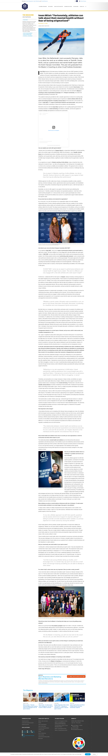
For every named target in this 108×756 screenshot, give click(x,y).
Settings (94, 754)
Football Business (44, 1)
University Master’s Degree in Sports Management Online (61, 726)
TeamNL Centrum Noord (60, 100)
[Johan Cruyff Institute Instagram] (24, 732)
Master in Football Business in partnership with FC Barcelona (60, 723)
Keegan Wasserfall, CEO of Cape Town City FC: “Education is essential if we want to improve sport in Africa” (61, 706)
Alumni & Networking (42, 733)
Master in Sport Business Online (60, 728)
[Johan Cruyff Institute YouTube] (29, 732)
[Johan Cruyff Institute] (25, 6)
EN (77, 1)
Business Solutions (68, 6)
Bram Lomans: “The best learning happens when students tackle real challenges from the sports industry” (30, 706)
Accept (88, 754)
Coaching (25, 19)
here (80, 754)
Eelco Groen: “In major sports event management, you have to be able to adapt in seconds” (46, 706)
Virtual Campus (83, 1)
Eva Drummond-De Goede (56, 243)
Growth (39, 722)
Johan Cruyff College (42, 726)
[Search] (86, 6)
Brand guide (40, 738)
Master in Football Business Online (61, 730)
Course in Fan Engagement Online (61, 721)
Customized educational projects (28, 722)
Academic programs (43, 6)
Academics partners (25, 724)
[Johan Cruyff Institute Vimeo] (33, 732)
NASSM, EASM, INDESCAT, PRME (77, 721)
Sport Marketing (37, 1)
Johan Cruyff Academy (42, 724)
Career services (41, 734)
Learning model (41, 729)
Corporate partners (25, 721)
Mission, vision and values (43, 721)
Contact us (82, 6)
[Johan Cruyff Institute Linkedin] (33, 731)
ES (75, 1)
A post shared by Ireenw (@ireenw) (53, 145)
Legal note (73, 722)
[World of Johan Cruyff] (78, 743)
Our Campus (50, 6)
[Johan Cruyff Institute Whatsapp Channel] (29, 736)
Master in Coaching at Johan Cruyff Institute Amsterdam (61, 67)
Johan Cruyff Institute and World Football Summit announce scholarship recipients (77, 706)
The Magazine (75, 6)
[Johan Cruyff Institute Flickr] (23, 734)
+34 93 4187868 (75, 728)
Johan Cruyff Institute (58, 6)
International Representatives (43, 727)
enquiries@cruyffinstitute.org (77, 729)
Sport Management (30, 1)
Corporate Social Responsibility (44, 736)
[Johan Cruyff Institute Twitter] (29, 731)
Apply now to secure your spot (77, 676)
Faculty (39, 731)
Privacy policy (78, 722)
